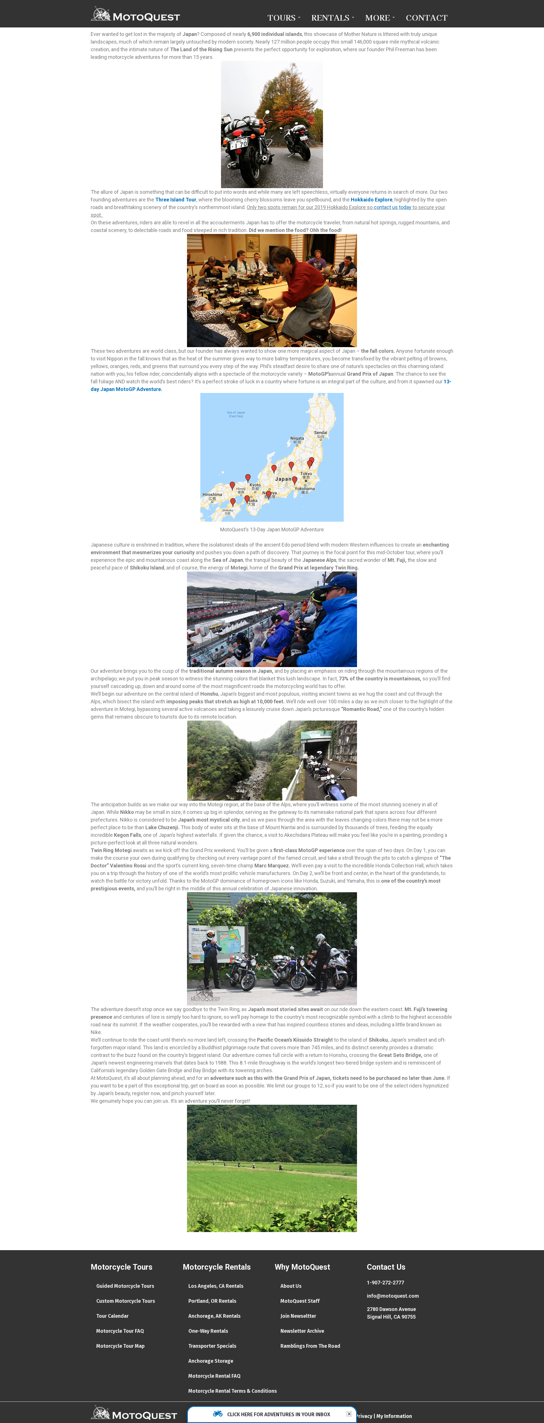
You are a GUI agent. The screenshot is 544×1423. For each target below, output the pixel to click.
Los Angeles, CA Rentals (215, 1286)
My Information (394, 1416)
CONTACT (427, 17)
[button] (349, 1414)
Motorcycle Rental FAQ (214, 1376)
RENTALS (330, 17)
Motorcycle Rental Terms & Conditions (232, 1391)
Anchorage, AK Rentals (214, 1316)
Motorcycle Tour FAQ (120, 1331)
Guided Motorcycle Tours (125, 1286)
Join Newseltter (298, 1316)
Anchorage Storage (210, 1361)
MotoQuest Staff (300, 1301)
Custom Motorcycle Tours (125, 1301)
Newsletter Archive (302, 1331)
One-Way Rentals (208, 1331)
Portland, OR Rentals (212, 1301)
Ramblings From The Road (310, 1346)
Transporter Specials (212, 1346)
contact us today (392, 207)
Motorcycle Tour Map (120, 1346)
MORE (377, 17)
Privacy (363, 1416)
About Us (290, 1286)
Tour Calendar (112, 1316)
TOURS (281, 17)
